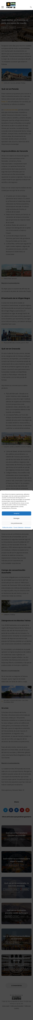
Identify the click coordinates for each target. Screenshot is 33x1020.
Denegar (16, 518)
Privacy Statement (18, 527)
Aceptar (16, 513)
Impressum (27, 527)
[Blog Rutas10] (10, 5)
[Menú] (2, 7)
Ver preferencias (16, 523)
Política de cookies (7, 527)
